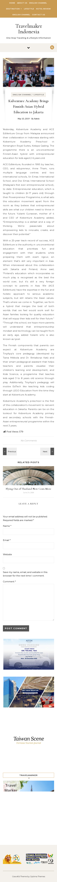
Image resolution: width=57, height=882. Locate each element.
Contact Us (38, 15)
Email (7, 540)
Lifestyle (29, 9)
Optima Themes (37, 876)
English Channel (38, 3)
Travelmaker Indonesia (28, 29)
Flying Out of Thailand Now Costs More (28, 488)
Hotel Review (43, 9)
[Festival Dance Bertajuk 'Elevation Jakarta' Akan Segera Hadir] (47, 451)
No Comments (29, 440)
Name (7, 526)
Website (7, 554)
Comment (9, 581)
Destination (13, 9)
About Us (22, 3)
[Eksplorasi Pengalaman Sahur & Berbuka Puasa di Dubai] (9, 451)
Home (12, 3)
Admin (36, 119)
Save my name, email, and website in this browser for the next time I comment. (25, 574)
